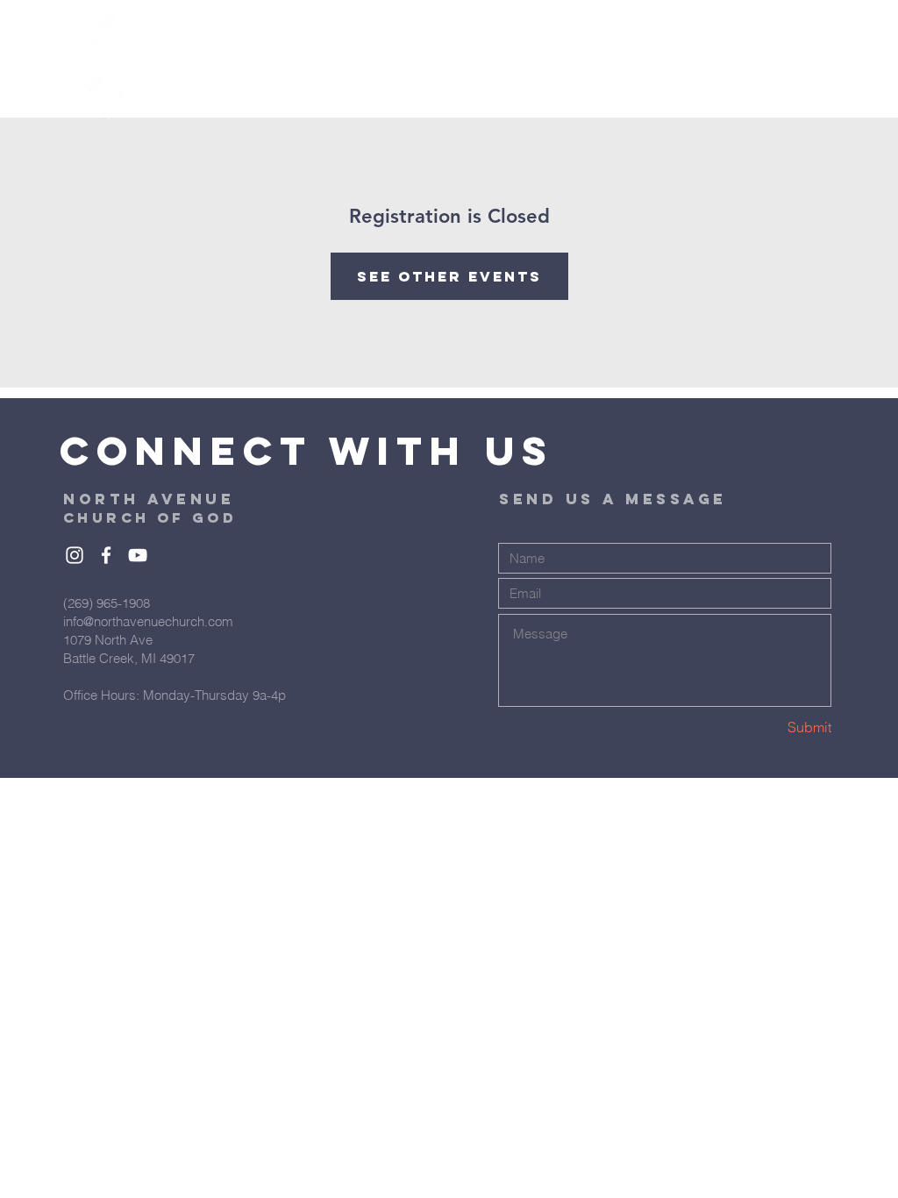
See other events (449, 276)
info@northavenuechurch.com (148, 621)
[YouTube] (137, 555)
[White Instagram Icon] (74, 555)
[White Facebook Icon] (106, 555)
